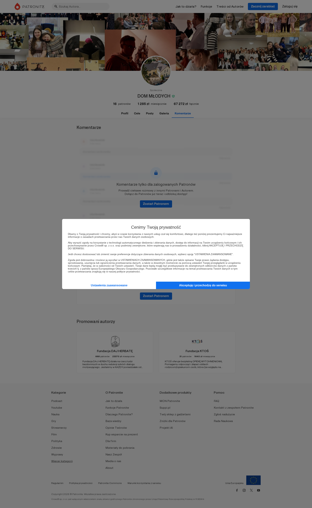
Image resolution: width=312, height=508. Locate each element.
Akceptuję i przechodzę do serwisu (203, 285)
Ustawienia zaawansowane (109, 285)
